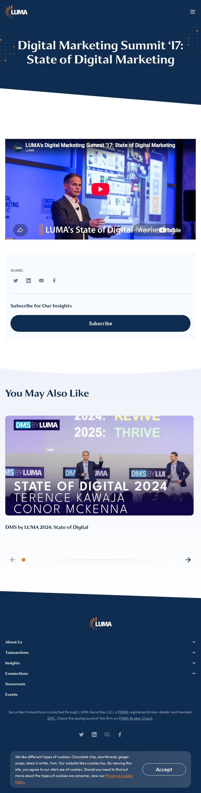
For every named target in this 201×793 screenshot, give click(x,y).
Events (11, 694)
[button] (188, 559)
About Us (13, 642)
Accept (164, 769)
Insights (12, 663)
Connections (16, 673)
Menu (192, 12)
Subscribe (100, 323)
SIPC (51, 718)
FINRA (123, 712)
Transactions (17, 652)
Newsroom (15, 684)
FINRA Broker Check (136, 718)
